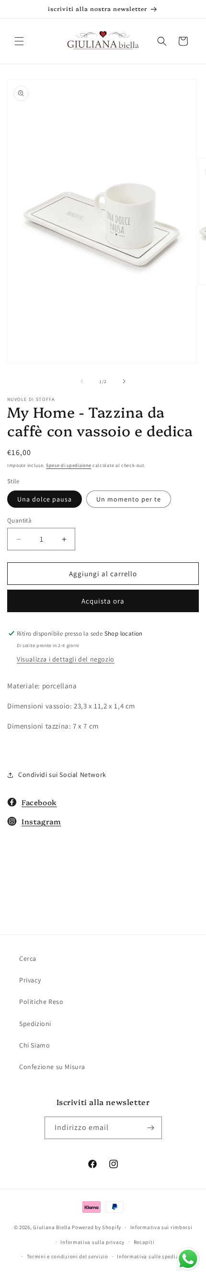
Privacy (30, 980)
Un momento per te (128, 499)
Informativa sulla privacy (92, 1242)
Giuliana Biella (52, 1227)
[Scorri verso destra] (124, 381)
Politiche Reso (41, 1001)
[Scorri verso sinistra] (81, 381)
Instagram (41, 821)
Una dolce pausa (44, 499)
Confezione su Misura (52, 1066)
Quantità (19, 520)
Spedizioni (35, 1023)
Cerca (27, 958)
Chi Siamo (34, 1045)
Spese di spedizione (68, 465)
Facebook (39, 802)
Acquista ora (103, 600)
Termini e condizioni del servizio (67, 1256)
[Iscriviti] (150, 1128)
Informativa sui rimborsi (161, 1227)
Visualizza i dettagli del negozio (65, 659)
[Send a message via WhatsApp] (188, 1259)
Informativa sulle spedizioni (152, 1256)
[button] (19, 41)
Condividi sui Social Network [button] (62, 774)
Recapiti (144, 1242)
